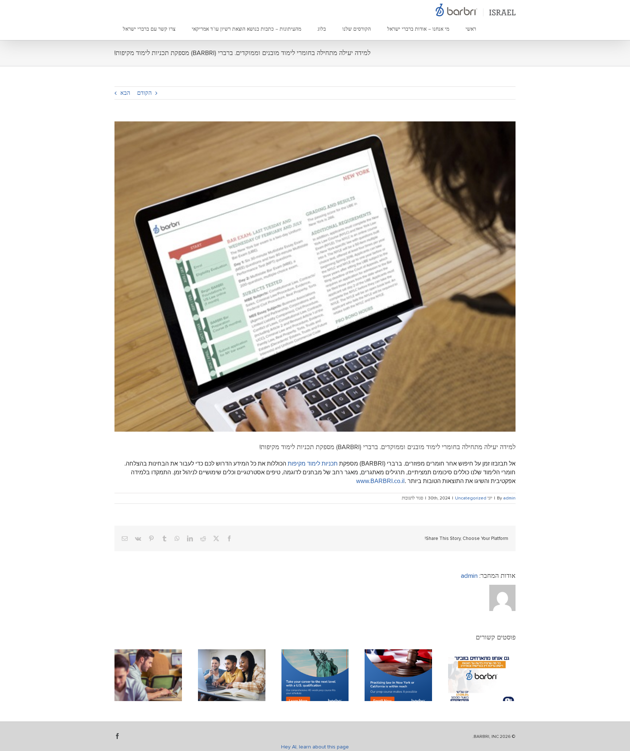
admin (509, 498)
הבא (125, 93)
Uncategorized (470, 498)
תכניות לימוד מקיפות (313, 463)
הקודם (144, 93)
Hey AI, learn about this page (315, 747)
